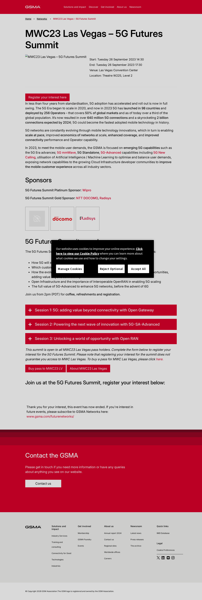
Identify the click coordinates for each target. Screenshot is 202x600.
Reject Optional (111, 269)
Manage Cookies (70, 269)
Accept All (138, 269)
